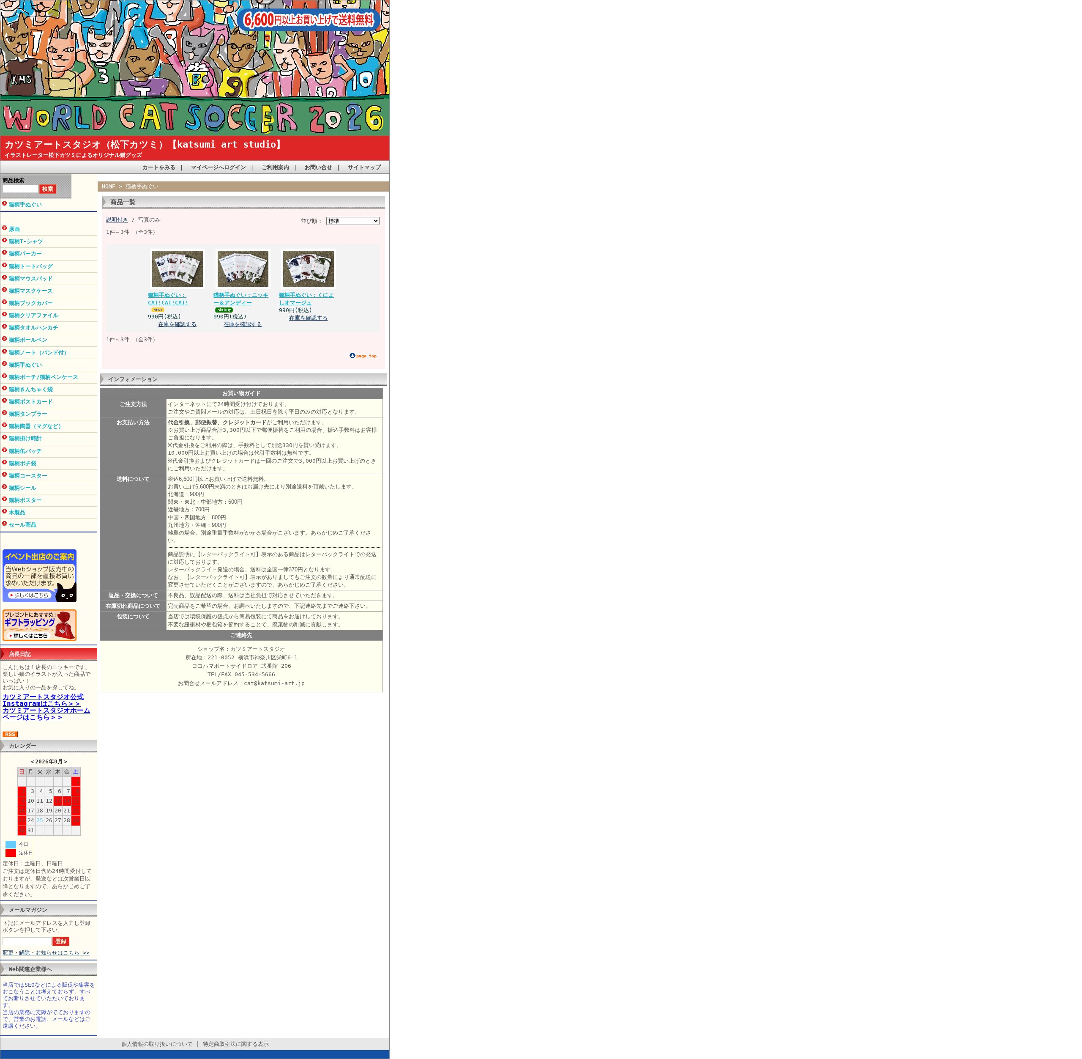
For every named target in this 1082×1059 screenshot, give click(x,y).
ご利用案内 (275, 167)
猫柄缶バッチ (25, 451)
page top (366, 356)
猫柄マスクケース (31, 291)
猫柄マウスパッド (31, 278)
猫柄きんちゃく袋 (31, 389)
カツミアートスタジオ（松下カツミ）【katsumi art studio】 (145, 144)
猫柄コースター (28, 475)
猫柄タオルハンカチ (33, 327)
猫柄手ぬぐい (25, 204)
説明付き (117, 220)
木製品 (17, 512)
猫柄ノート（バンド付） (39, 352)
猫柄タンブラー (28, 414)
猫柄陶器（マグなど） (36, 426)
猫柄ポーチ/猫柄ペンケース (43, 377)
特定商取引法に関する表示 (236, 1044)
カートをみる (158, 167)
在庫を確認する (177, 324)
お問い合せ (318, 167)
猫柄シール (22, 488)
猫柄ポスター (25, 500)
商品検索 (14, 180)
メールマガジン (28, 910)
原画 (14, 229)
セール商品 (22, 524)
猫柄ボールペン (28, 340)
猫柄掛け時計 (25, 438)
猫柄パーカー (25, 253)
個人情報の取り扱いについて (157, 1044)
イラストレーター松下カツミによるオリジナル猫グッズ (73, 155)
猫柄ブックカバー (31, 303)
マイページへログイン (218, 167)
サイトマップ (364, 167)
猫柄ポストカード (31, 401)
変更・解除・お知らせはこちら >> (46, 952)
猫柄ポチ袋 (22, 463)
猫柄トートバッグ (31, 266)
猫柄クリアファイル (33, 315)
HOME (108, 186)
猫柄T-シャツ (26, 241)
